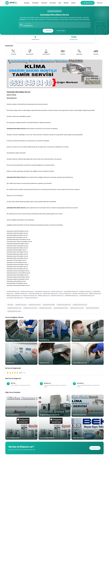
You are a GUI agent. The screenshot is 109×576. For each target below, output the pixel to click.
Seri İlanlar (53, 3)
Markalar (66, 3)
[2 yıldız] (10, 373)
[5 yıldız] (17, 373)
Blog (59, 3)
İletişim (73, 3)
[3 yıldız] (12, 373)
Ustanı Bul (44, 3)
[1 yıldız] (8, 373)
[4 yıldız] (15, 373)
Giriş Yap (99, 3)
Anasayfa (26, 3)
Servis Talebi (61, 30)
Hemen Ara (96, 448)
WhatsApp (49, 30)
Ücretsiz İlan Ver (88, 3)
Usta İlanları (35, 3)
